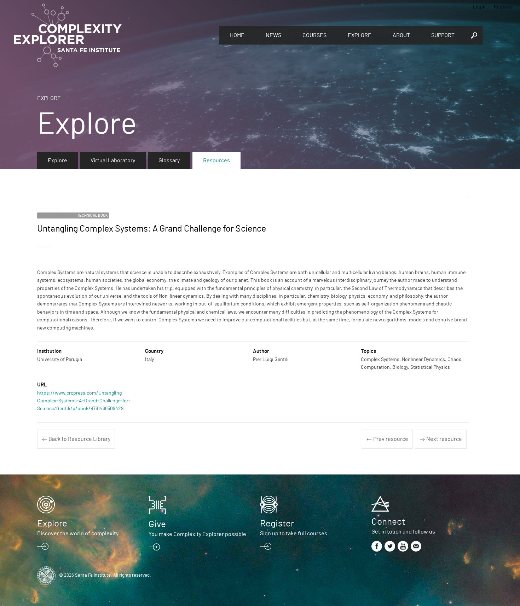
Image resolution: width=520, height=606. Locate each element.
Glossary (169, 160)
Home (237, 35)
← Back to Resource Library (76, 439)
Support (443, 35)
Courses (314, 35)
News (273, 35)
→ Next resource (441, 439)
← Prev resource (387, 439)
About (401, 35)
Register (503, 7)
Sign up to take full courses (293, 533)
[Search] (474, 35)
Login (479, 7)
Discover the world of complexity (78, 533)
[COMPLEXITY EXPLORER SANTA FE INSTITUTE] (113, 35)
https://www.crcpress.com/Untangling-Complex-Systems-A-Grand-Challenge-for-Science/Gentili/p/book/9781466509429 (84, 401)
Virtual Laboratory (113, 160)
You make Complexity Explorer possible (197, 534)
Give (157, 524)
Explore (359, 35)
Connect (388, 521)
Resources (216, 160)
